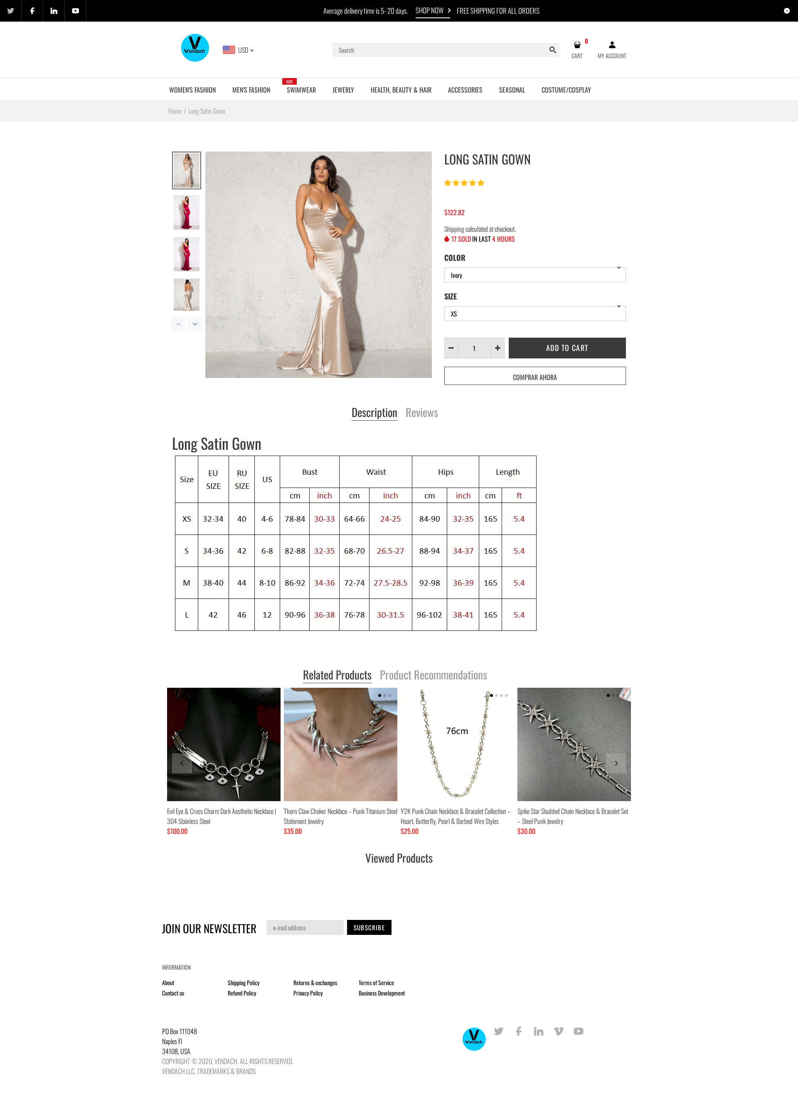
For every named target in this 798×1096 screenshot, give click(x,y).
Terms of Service (376, 982)
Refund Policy (242, 992)
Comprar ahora (535, 377)
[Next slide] (616, 763)
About (168, 982)
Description (374, 412)
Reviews (422, 412)
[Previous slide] (182, 763)
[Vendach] (195, 49)
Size (450, 296)
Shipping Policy (243, 982)
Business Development (382, 992)
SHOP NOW (429, 10)
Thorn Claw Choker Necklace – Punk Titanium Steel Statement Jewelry (340, 816)
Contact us (173, 992)
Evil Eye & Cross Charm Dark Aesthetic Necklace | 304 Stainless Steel (221, 816)
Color (455, 257)
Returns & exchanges (315, 982)
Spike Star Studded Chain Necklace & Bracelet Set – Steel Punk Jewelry (572, 816)
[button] (464, 182)
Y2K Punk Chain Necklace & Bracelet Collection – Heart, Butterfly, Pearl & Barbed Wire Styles (456, 816)
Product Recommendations (433, 675)
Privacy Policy (308, 992)
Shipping (454, 229)
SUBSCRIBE (369, 927)
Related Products (337, 675)
